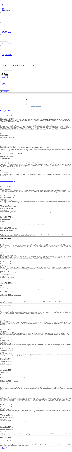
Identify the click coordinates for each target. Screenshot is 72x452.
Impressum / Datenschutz (6, 10)
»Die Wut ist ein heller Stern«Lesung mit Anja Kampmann (7, 55)
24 (4, 78)
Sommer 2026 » (4, 83)
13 (7, 76)
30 (3, 79)
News (3, 5)
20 (7, 77)
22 (2, 78)
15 (2, 77)
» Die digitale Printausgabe (4, 80)
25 (5, 78)
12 (6, 76)
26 (6, 78)
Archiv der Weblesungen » (4, 91)
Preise (3, 7)
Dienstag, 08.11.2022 (5, 110)
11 (5, 76)
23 (3, 78)
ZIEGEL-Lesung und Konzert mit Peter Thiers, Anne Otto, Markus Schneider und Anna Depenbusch (18, 65)
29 (2, 79)
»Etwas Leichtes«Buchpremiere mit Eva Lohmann (7, 43)
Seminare (3, 6)
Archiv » (3, 84)
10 (4, 76)
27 (7, 78)
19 (6, 77)
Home (3, 4)
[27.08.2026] (4, 41)
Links (3, 8)
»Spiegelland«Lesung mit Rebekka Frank (6, 32)
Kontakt (3, 9)
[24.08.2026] (4, 19)
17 (4, 77)
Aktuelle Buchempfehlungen (7, 181)
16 (3, 77)
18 (5, 77)
